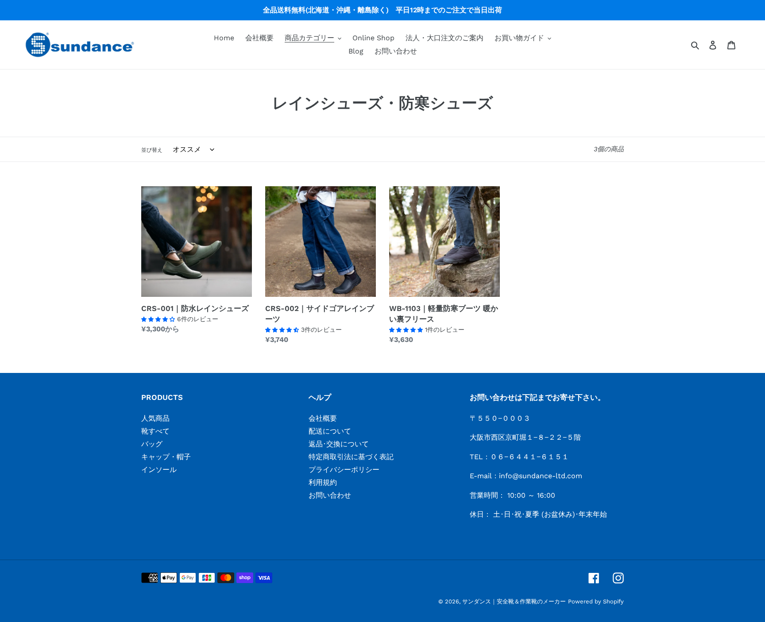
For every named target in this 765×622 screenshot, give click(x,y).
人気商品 (155, 418)
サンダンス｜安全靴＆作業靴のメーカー (514, 601)
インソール (159, 469)
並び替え (151, 150)
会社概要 (323, 418)
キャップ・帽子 (166, 457)
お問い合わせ (330, 495)
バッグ (151, 444)
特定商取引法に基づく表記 (351, 457)
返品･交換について (339, 444)
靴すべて (155, 431)
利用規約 (323, 482)
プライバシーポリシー (344, 469)
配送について (330, 431)
